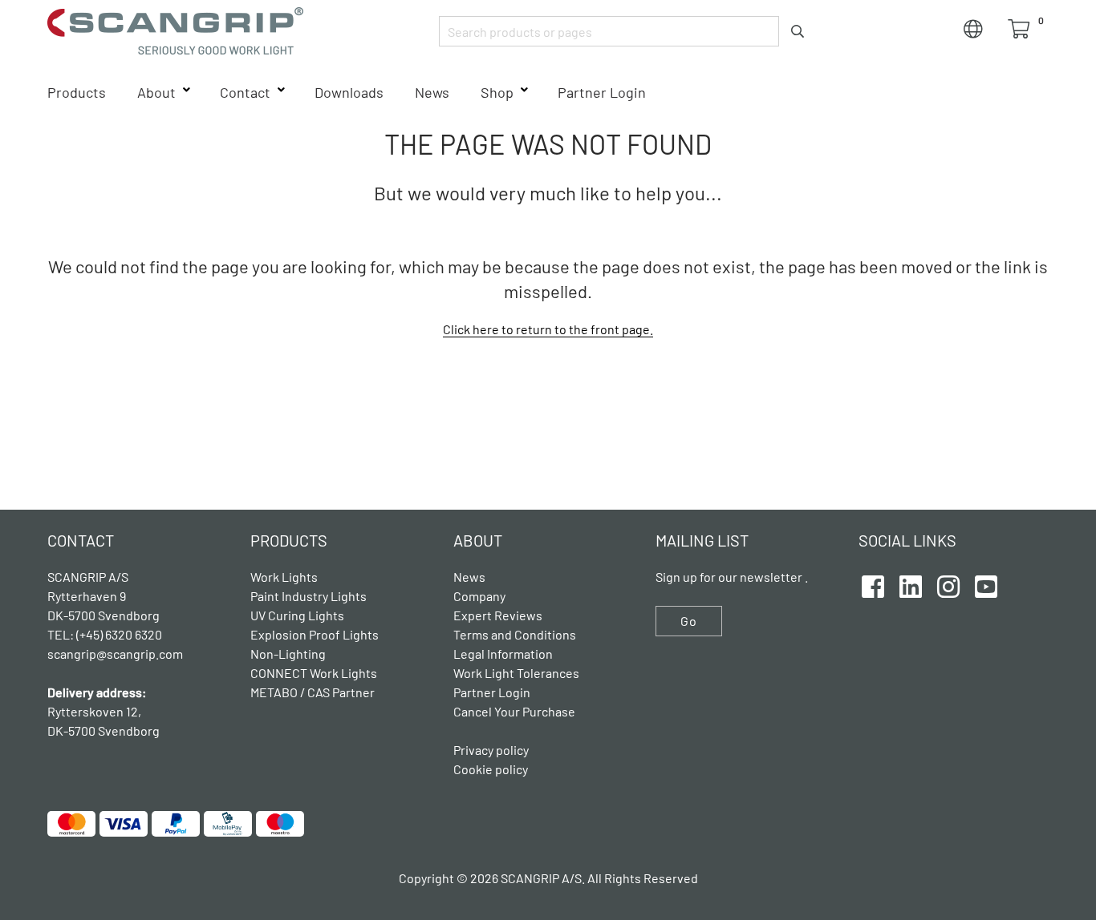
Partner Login (602, 92)
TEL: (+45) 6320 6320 (105, 634)
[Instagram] (948, 584)
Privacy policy (491, 749)
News (432, 92)
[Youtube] (986, 584)
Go (688, 620)
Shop (497, 92)
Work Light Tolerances (516, 672)
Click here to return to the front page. (548, 329)
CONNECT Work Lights (313, 672)
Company (479, 595)
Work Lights (284, 576)
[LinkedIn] (910, 584)
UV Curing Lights (297, 615)
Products (76, 92)
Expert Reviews (497, 615)
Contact (245, 92)
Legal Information (503, 653)
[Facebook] (873, 584)
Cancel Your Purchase (514, 711)
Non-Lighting (288, 653)
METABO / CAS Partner (312, 692)
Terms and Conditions (514, 634)
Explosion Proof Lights (314, 634)
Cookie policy (490, 769)
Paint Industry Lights (308, 595)
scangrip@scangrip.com (115, 653)
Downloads (349, 92)
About (156, 92)
